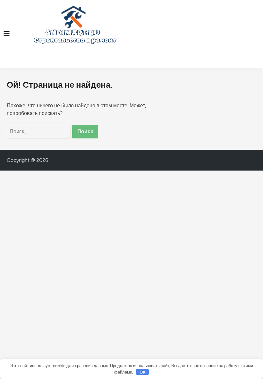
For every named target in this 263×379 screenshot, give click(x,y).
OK (143, 372)
